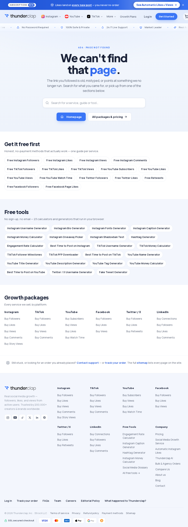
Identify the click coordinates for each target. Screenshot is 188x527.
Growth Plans (128, 16)
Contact (160, 485)
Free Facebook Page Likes (62, 186)
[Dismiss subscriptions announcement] (183, 5)
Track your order (27, 500)
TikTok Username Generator (114, 245)
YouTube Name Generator (144, 254)
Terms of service (59, 513)
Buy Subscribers (74, 318)
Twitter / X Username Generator (72, 272)
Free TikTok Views (82, 169)
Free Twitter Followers (93, 178)
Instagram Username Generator (27, 228)
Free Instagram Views (93, 160)
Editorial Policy (90, 500)
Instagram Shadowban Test (107, 237)
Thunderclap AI (164, 458)
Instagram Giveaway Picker (66, 237)
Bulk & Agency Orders (167, 463)
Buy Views (10, 331)
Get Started (166, 16)
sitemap (142, 362)
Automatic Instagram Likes (167, 450)
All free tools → (131, 473)
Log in (148, 16)
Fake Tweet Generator (113, 272)
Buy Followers (12, 318)
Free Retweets (154, 178)
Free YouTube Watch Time (56, 178)
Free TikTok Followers (21, 169)
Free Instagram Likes (59, 160)
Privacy (76, 513)
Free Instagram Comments (130, 160)
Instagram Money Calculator (25, 237)
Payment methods (112, 513)
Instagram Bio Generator (69, 228)
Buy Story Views (13, 343)
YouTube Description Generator (66, 263)
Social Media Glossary (135, 467)
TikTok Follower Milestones (24, 254)
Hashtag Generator (143, 237)
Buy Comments (13, 337)
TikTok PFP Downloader (63, 254)
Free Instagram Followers (23, 160)
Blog (157, 480)
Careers (71, 500)
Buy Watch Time (74, 337)
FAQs (46, 500)
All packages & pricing (107, 116)
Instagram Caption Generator (151, 228)
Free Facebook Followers (23, 186)
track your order (115, 362)
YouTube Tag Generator (108, 263)
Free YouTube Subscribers (117, 169)
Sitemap (130, 513)
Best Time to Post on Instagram (70, 245)
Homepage (74, 116)
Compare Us (162, 469)
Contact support (88, 362)
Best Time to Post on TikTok (103, 254)
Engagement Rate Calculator (25, 245)
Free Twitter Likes (126, 178)
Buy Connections (167, 318)
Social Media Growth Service (167, 441)
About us (160, 474)
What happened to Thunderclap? (125, 500)
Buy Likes (9, 325)
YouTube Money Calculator (146, 263)
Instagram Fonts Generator (109, 228)
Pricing (159, 434)
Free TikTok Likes (53, 169)
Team (57, 500)
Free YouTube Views (20, 178)
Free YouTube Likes (153, 169)
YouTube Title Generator (23, 263)
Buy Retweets (134, 331)
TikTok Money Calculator (155, 245)
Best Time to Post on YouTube (26, 272)
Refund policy (91, 513)
